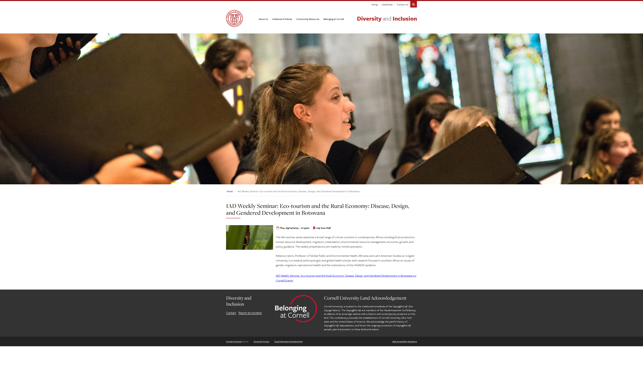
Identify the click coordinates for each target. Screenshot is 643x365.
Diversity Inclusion (387, 18)
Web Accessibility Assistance (404, 341)
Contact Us (402, 4)
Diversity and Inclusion (238, 301)
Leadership (387, 4)
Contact (231, 312)
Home (230, 191)
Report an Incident (250, 312)
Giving (375, 4)
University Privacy (261, 341)
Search (413, 4)
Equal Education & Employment (288, 341)
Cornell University (234, 341)
